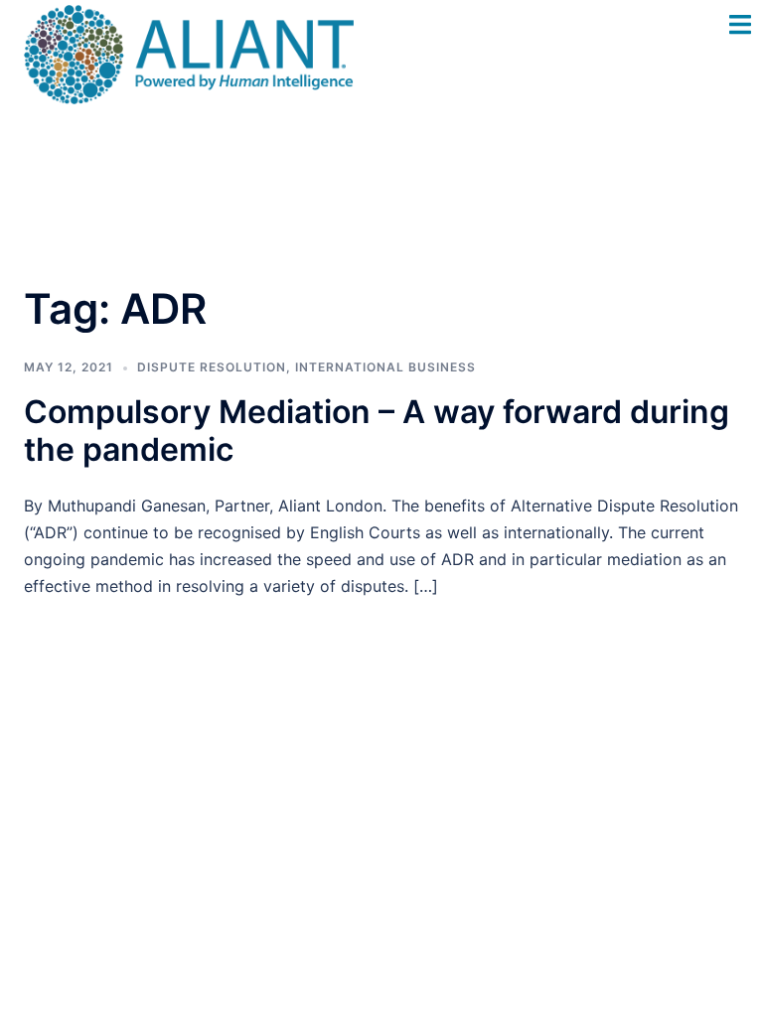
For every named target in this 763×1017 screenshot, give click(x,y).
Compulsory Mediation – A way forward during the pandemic (376, 430)
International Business (385, 367)
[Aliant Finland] (189, 53)
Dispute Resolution (211, 367)
